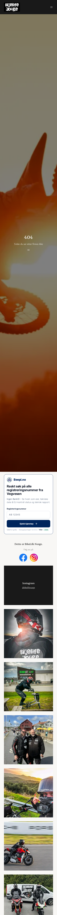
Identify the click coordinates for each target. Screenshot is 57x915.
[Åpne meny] (51, 7)
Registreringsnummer (16, 509)
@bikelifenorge (28, 587)
